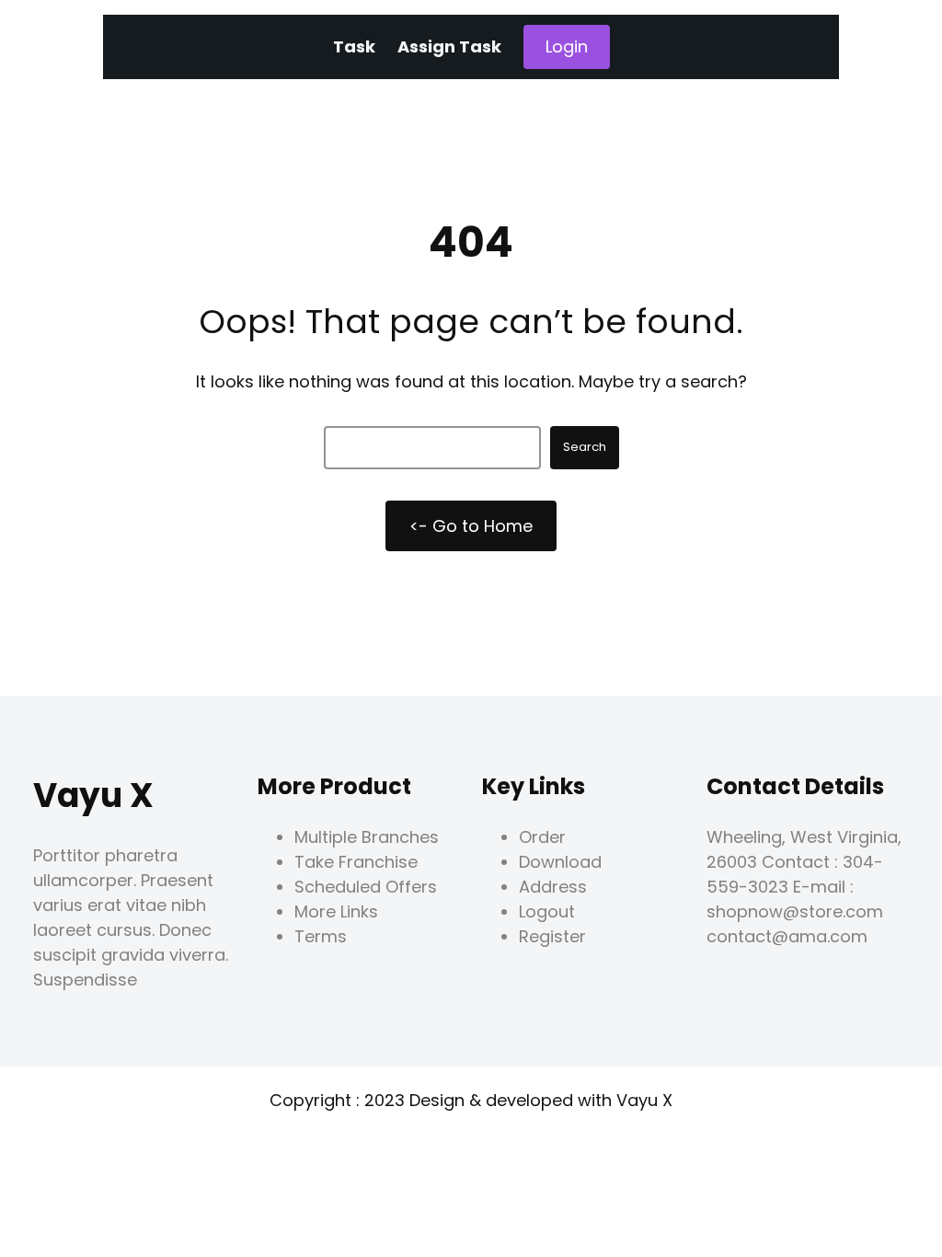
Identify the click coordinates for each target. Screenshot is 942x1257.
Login (567, 46)
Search (584, 447)
